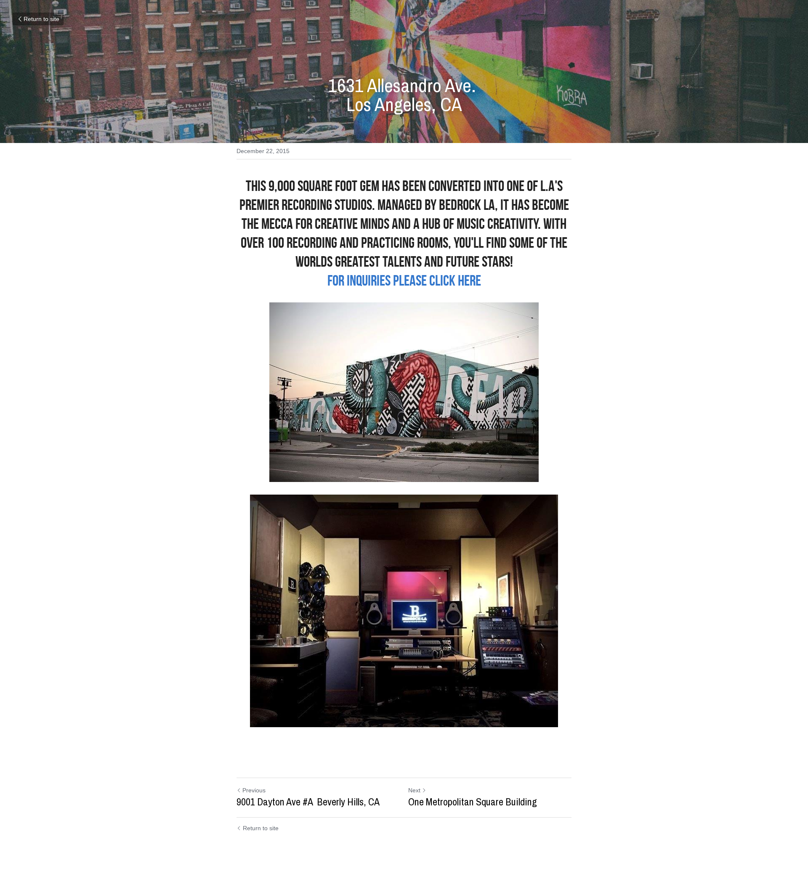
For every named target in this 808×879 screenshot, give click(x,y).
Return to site (41, 19)
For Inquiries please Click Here (404, 280)
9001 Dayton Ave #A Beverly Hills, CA (308, 801)
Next (414, 790)
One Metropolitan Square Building (472, 801)
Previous (254, 790)
